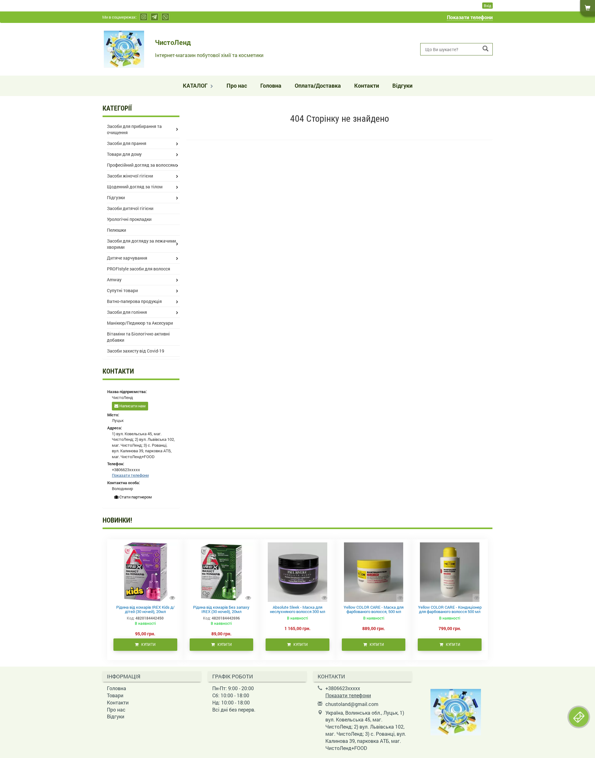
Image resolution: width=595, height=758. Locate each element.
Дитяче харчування (127, 258)
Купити (147, 644)
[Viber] (165, 17)
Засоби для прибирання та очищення (134, 129)
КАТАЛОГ (196, 85)
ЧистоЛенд (173, 42)
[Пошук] (485, 49)
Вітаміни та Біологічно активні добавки (138, 337)
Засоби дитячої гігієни (130, 208)
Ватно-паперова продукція (134, 301)
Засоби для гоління (127, 312)
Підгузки (116, 197)
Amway (114, 280)
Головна (270, 85)
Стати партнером (135, 497)
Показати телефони (470, 17)
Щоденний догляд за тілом (134, 187)
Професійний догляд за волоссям (141, 165)
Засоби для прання (126, 143)
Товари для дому (124, 154)
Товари (115, 695)
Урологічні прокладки (129, 219)
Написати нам (132, 406)
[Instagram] (144, 17)
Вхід (487, 5)
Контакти (366, 85)
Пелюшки (116, 230)
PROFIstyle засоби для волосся (138, 269)
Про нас (237, 85)
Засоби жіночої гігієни (130, 176)
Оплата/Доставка (318, 85)
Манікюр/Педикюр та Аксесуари (140, 323)
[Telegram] (154, 17)
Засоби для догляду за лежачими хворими (141, 244)
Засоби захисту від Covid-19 (135, 351)
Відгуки (402, 85)
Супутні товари (122, 290)
